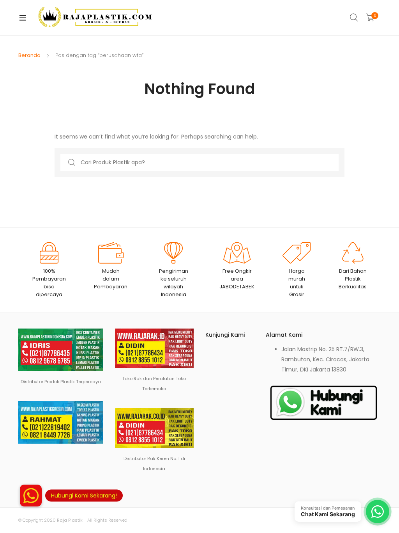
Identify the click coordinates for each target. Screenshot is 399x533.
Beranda (29, 55)
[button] (31, 495)
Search (354, 17)
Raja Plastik (70, 520)
